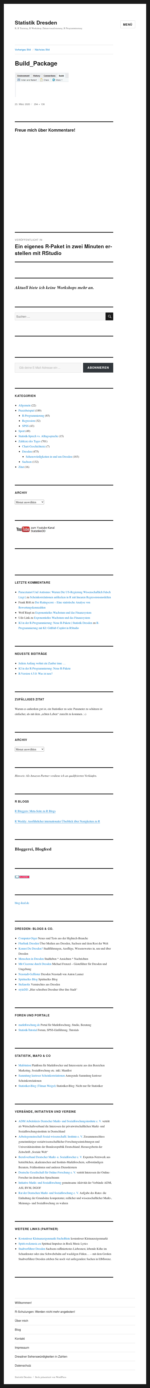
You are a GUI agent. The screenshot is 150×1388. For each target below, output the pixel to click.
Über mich (21, 1320)
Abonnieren (98, 367)
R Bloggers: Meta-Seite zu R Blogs (35, 811)
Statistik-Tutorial (27, 1030)
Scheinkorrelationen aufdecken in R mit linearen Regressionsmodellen (70, 597)
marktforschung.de (29, 1025)
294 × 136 (39, 104)
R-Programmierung (33, 415)
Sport (21, 431)
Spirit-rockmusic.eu (29, 1243)
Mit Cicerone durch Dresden (34, 964)
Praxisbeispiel (26, 410)
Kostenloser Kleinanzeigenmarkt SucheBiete (44, 1238)
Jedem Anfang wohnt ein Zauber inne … (42, 663)
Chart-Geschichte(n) (34, 446)
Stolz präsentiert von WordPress (50, 1377)
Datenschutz (23, 1365)
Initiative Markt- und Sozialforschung (39, 1182)
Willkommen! (23, 1302)
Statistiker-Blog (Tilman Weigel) (37, 1086)
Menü (127, 24)
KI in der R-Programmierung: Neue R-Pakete (44, 668)
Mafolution (24, 1065)
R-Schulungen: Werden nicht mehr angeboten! (45, 1311)
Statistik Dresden (36, 22)
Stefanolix (24, 984)
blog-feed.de (22, 903)
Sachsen (27, 462)
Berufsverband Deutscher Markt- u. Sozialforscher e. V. (50, 1157)
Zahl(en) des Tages (29, 441)
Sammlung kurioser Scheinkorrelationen (41, 1075)
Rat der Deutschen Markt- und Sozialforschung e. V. (48, 1193)
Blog (18, 1329)
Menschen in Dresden (31, 959)
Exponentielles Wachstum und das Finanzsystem (63, 612)
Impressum (22, 1347)
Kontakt (20, 1338)
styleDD (23, 989)
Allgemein (24, 405)
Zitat (21, 467)
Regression (28, 421)
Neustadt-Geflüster (29, 974)
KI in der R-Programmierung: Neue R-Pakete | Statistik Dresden (55, 623)
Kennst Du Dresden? (30, 948)
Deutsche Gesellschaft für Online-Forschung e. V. (47, 1172)
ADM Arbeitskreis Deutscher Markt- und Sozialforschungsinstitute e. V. (60, 1121)
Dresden (27, 451)
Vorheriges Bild (23, 49)
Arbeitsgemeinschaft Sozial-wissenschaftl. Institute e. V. (50, 1136)
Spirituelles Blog (28, 979)
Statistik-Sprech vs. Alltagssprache (38, 436)
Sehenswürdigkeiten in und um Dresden (49, 456)
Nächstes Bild (42, 49)
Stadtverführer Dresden (31, 1249)
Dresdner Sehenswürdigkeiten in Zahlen (41, 1356)
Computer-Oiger (27, 938)
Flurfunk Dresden (28, 943)
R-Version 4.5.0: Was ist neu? (35, 673)
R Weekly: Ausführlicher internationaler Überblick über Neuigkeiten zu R (57, 821)
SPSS (25, 426)
